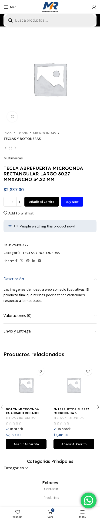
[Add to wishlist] (40, 371)
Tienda (22, 133)
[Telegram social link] (40, 261)
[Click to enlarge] (12, 117)
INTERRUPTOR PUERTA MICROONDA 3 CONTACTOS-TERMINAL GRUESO (72, 414)
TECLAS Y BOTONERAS (22, 138)
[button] (26, 444)
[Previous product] (5, 148)
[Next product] (15, 148)
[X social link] (22, 261)
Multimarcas (13, 158)
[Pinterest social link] (28, 261)
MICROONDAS (44, 133)
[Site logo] (50, 6)
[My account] (94, 7)
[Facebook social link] (16, 261)
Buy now (72, 202)
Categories (13, 468)
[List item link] (50, 488)
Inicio (7, 133)
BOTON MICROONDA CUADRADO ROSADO (22, 411)
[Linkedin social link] (34, 261)
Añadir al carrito (41, 202)
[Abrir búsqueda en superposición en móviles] (50, 20)
